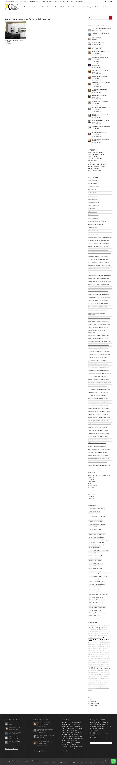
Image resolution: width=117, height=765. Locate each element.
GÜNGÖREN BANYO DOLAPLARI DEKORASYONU (99, 318)
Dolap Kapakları (93, 160)
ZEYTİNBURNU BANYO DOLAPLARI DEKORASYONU (99, 373)
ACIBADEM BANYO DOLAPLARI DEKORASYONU (99, 240)
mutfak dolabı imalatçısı (95, 555)
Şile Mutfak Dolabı (92, 208)
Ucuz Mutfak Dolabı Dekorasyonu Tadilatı (100, 592)
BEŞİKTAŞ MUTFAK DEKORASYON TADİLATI (98, 414)
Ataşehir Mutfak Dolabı (93, 180)
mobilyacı (105, 540)
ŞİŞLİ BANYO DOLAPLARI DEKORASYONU (97, 360)
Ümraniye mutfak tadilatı (95, 605)
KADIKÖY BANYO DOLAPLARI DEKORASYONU (98, 321)
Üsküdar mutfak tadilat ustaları (97, 612)
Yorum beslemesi (93, 703)
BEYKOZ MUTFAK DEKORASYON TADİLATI (97, 427)
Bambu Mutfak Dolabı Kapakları (97, 516)
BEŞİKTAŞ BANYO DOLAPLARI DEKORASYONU (98, 278)
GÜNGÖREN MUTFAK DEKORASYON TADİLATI (98, 452)
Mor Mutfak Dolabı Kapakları (96, 542)
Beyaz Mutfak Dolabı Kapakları (97, 524)
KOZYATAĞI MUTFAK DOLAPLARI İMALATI (97, 376)
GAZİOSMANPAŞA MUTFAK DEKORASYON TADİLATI (100, 449)
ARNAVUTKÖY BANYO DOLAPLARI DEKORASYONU (99, 253)
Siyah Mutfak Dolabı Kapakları (97, 581)
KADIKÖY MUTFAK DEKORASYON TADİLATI (98, 455)
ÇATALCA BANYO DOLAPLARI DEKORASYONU (98, 294)
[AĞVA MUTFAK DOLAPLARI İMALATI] (15, 30)
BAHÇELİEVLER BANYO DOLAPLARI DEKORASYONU (100, 265)
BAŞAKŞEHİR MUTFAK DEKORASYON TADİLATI (99, 408)
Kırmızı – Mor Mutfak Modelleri (97, 164)
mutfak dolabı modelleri (95, 560)
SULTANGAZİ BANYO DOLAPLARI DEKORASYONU (99, 354)
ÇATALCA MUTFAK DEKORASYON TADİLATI (98, 430)
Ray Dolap (91, 487)
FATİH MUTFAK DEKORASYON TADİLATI (97, 446)
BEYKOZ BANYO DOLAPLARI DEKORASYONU (98, 291)
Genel (90, 162)
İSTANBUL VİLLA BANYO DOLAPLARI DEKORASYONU (100, 237)
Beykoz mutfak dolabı (94, 532)
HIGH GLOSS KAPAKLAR (93, 231)
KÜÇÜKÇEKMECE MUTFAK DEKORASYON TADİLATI (99, 465)
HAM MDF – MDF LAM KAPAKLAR (95, 224)
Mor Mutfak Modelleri (94, 547)
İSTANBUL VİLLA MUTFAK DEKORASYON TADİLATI (99, 383)
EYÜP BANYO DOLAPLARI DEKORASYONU (97, 307)
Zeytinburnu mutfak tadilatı (96, 597)
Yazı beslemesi (92, 701)
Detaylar (65, 751)
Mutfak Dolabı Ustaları (95, 566)
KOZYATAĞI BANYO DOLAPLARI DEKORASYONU (99, 243)
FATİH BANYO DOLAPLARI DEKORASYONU (97, 310)
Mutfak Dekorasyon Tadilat (96, 166)
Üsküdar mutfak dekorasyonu (97, 607)
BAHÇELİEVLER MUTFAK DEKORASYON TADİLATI (99, 402)
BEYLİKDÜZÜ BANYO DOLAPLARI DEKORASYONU (99, 281)
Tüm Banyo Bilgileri (40, 751)
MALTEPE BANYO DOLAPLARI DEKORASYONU (98, 335)
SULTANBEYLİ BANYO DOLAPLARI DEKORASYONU (99, 351)
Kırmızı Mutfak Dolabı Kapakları (97, 534)
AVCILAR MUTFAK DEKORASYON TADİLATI (97, 395)
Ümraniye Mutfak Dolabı (93, 215)
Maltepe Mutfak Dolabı (93, 196)
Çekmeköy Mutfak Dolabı (93, 186)
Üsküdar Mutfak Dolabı (93, 218)
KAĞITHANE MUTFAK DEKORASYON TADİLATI (98, 458)
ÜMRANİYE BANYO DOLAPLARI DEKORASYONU (99, 370)
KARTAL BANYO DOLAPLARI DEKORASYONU (98, 327)
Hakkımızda (91, 481)
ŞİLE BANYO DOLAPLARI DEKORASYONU (97, 357)
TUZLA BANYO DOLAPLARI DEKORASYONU (97, 364)
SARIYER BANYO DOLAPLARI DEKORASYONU (98, 345)
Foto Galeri (91, 479)
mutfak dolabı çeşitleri (95, 571)
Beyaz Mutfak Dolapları (95, 527)
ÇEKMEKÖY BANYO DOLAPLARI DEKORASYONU (99, 297)
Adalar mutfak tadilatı (94, 511)
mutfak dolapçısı (93, 579)
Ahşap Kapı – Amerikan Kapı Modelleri (99, 475)
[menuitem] (27, 7)
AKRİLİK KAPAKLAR (92, 227)
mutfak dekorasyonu (94, 550)
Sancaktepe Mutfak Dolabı (93, 202)
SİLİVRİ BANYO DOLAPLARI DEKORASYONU (98, 348)
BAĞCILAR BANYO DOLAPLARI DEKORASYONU (98, 262)
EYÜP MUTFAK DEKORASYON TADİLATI (97, 443)
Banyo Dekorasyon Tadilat (96, 154)
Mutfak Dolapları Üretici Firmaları (98, 576)
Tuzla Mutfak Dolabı (92, 212)
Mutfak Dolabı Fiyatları (95, 553)
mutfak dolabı (105, 550)
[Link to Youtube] (111, 1)
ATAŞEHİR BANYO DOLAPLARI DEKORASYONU (98, 256)
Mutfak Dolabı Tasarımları (96, 563)
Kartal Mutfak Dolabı (92, 193)
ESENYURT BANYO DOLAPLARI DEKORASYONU (98, 303)
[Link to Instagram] (108, 1)
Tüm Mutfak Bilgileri (11, 749)
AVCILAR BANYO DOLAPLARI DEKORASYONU (98, 259)
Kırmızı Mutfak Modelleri (95, 540)
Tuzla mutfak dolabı (94, 589)
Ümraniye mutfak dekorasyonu (97, 599)
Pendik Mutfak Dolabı (92, 199)
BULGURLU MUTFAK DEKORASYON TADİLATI (98, 379)
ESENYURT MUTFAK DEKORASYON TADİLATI (98, 440)
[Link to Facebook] (105, 1)
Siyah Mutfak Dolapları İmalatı (97, 584)
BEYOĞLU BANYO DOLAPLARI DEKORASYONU (98, 284)
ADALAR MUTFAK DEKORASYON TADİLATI (97, 386)
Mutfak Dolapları (93, 168)
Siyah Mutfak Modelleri (95, 170)
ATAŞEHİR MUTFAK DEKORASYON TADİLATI (98, 392)
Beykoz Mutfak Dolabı (92, 183)
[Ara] (110, 7)
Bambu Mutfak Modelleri (95, 152)
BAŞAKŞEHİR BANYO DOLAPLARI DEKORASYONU (99, 272)
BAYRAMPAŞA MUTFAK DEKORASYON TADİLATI (99, 411)
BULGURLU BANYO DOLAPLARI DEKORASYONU (99, 246)
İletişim (90, 483)
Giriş (89, 699)
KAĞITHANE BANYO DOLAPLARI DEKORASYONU (99, 324)
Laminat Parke (92, 485)
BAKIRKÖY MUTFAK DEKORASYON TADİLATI (98, 405)
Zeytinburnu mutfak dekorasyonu (98, 594)
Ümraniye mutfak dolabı (95, 602)
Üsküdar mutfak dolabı (95, 610)
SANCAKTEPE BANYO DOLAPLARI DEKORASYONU (99, 341)
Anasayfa (91, 477)
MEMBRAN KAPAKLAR (93, 234)
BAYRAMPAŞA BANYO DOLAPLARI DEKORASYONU (99, 275)
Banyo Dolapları (93, 156)
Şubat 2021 (91, 496)
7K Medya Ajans (35, 761)
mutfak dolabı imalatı (94, 558)
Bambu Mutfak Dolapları (95, 519)
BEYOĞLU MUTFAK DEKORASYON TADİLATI (98, 421)
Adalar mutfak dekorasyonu (96, 508)
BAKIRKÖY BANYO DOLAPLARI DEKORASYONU (98, 269)
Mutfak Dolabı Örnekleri (95, 568)
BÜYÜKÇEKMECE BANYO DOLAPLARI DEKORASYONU (100, 288)
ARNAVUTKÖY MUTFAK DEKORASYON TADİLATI (99, 389)
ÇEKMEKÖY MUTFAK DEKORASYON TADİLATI (98, 433)
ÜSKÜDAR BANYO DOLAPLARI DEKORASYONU (98, 367)
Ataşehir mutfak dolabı (95, 513)
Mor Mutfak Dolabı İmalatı (96, 545)
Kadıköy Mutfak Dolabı (93, 189)
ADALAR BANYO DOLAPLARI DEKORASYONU (98, 250)
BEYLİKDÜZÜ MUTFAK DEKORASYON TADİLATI (99, 417)
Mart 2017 (91, 498)
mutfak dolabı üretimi (94, 573)
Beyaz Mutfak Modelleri (95, 158)
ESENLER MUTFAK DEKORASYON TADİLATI (98, 436)
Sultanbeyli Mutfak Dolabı (93, 205)
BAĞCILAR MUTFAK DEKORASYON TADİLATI (98, 398)
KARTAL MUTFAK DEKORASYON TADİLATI (97, 462)
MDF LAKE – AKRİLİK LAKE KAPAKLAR (97, 221)
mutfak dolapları (106, 573)
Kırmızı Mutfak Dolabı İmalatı (96, 537)
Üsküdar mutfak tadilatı (95, 615)
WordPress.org (92, 705)
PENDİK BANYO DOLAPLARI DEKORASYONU (98, 338)
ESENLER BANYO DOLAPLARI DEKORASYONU (98, 300)
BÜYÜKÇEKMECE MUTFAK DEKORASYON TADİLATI (99, 424)
